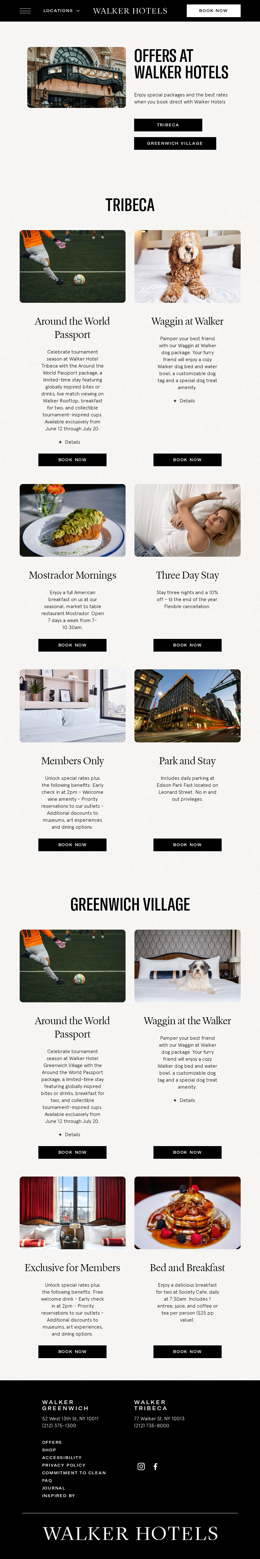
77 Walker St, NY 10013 (159, 1419)
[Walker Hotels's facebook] (155, 1467)
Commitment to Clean (74, 1472)
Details (72, 442)
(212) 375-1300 (59, 1426)
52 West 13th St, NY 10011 (70, 1419)
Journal (54, 1488)
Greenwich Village (175, 143)
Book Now (213, 10)
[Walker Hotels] (130, 11)
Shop (49, 1450)
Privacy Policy (64, 1465)
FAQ (47, 1480)
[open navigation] (25, 11)
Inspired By (59, 1495)
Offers (52, 1442)
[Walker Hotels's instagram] (141, 1467)
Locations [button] (58, 10)
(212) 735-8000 (151, 1426)
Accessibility (62, 1457)
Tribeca (168, 125)
